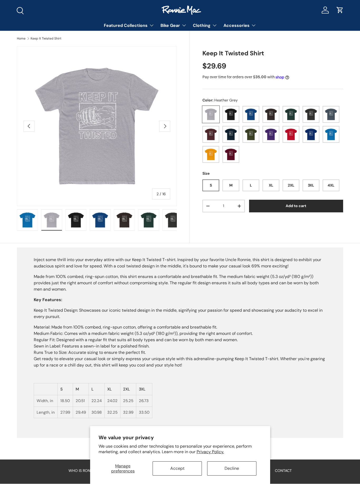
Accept (177, 468)
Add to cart (296, 205)
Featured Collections (126, 25)
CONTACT (283, 470)
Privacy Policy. (210, 451)
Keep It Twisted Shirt (46, 38)
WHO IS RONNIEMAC (86, 470)
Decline (232, 468)
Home (21, 38)
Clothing (202, 25)
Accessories (236, 25)
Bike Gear (170, 25)
